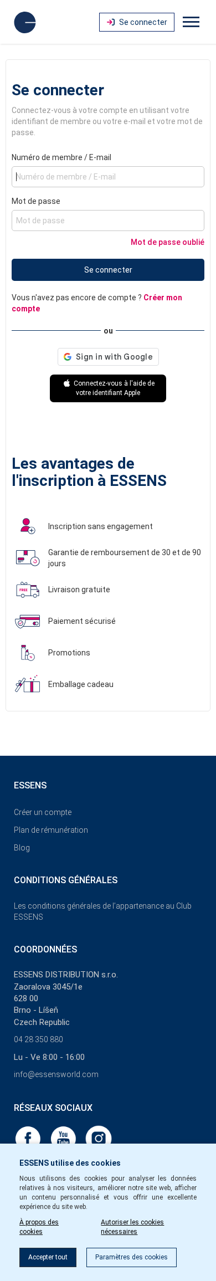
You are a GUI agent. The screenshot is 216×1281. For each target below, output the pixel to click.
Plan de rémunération (51, 830)
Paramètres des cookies (131, 1257)
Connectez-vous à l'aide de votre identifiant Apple (113, 388)
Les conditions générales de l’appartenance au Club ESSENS (103, 911)
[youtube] (64, 1138)
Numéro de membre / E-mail (61, 157)
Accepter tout (48, 1257)
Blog (22, 847)
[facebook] (29, 1138)
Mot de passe (36, 201)
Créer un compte (42, 812)
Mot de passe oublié (167, 242)
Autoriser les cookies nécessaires (132, 1227)
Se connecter (108, 269)
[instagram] (98, 1138)
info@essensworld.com (56, 1074)
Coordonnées (45, 949)
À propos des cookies (39, 1227)
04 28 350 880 (38, 1039)
